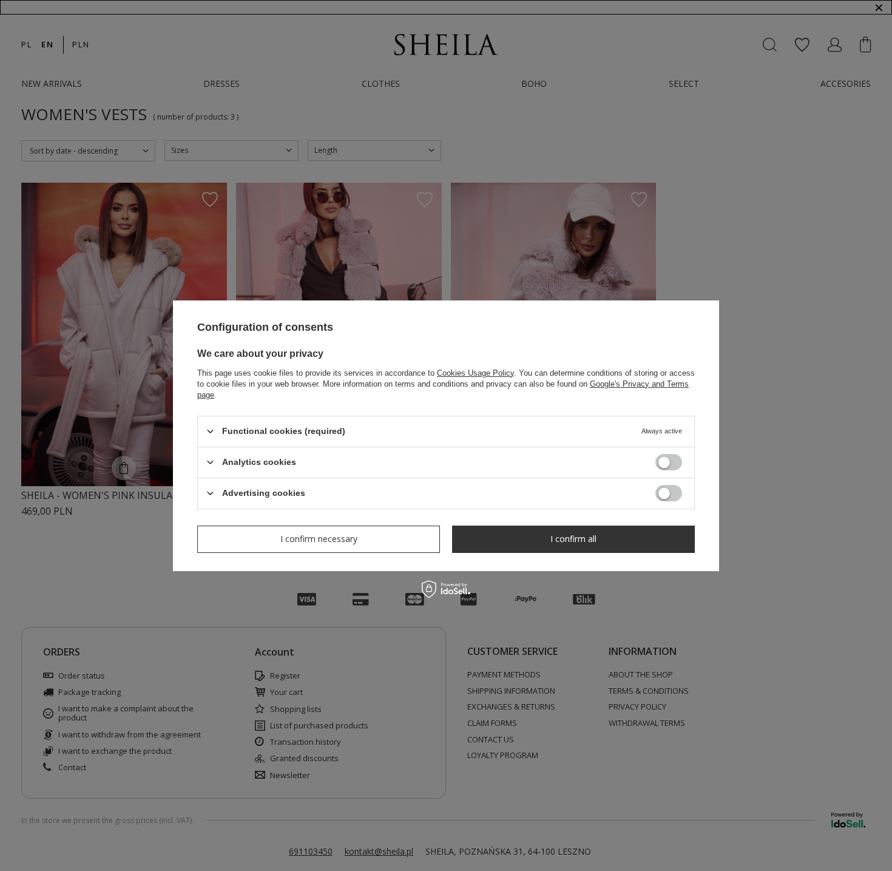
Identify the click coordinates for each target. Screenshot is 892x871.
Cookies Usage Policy (475, 372)
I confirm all (573, 538)
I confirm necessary (318, 538)
